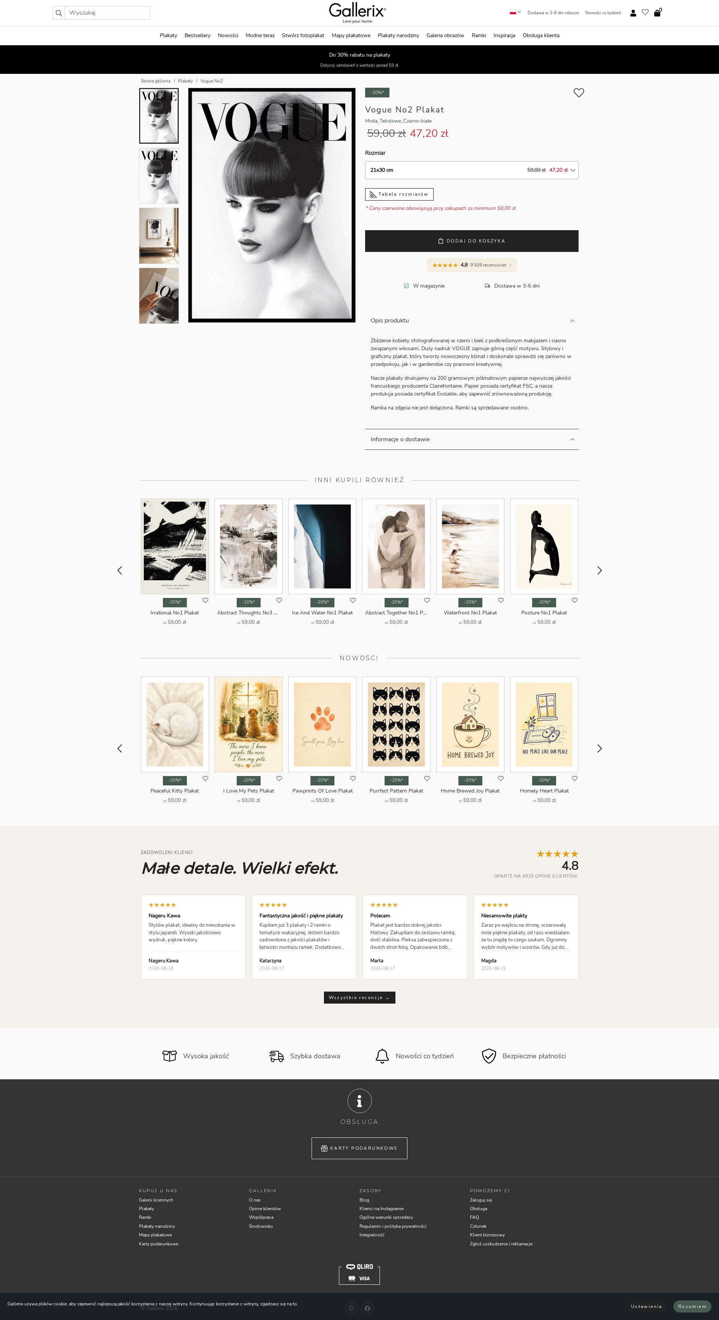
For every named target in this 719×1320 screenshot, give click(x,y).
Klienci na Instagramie (382, 1209)
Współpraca (261, 1217)
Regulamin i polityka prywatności (393, 1226)
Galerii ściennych (156, 1200)
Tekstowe (390, 121)
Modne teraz (260, 35)
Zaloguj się (481, 1200)
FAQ (474, 1217)
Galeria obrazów (445, 35)
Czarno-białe (417, 121)
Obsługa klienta (541, 35)
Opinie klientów (265, 1209)
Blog (364, 1200)
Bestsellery (197, 35)
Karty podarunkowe (364, 1148)
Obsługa (478, 1209)
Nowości (228, 35)
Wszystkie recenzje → (360, 998)
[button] (59, 12)
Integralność (372, 1235)
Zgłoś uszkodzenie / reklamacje (501, 1244)
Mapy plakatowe (351, 35)
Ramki (479, 35)
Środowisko (261, 1226)
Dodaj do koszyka (476, 241)
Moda (371, 121)
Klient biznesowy (487, 1235)
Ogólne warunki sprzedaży (386, 1217)
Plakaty (168, 35)
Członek (478, 1226)
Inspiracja (504, 35)
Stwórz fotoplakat (303, 35)
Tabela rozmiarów (403, 194)
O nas (255, 1200)
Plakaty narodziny (398, 35)
